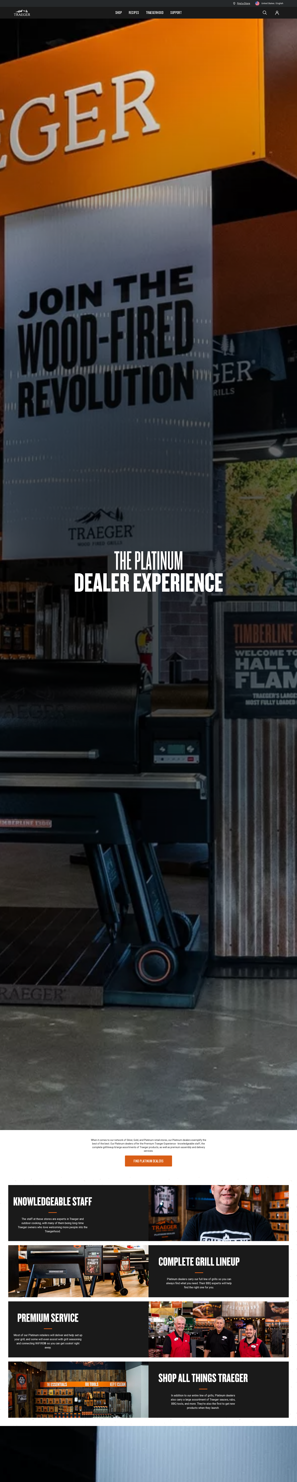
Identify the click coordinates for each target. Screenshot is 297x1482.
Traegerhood (154, 12)
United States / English (272, 3)
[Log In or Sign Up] (277, 12)
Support (176, 12)
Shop (118, 12)
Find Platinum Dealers (148, 1160)
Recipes (134, 12)
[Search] (265, 12)
